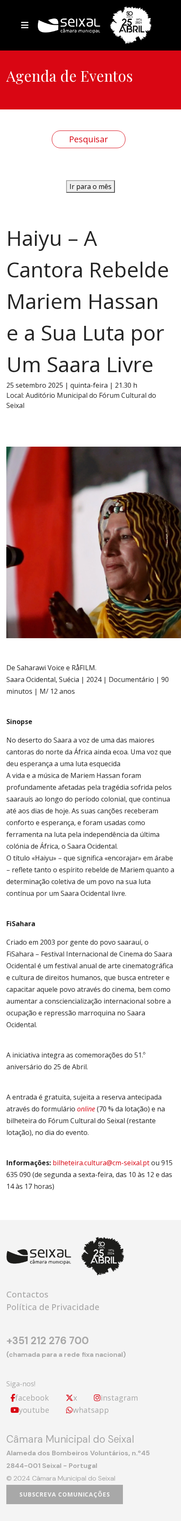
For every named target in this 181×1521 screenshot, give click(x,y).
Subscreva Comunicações (64, 1494)
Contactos (27, 1294)
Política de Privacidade (52, 1307)
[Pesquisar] (88, 139)
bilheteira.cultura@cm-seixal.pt (101, 1162)
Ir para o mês (90, 186)
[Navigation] (25, 25)
